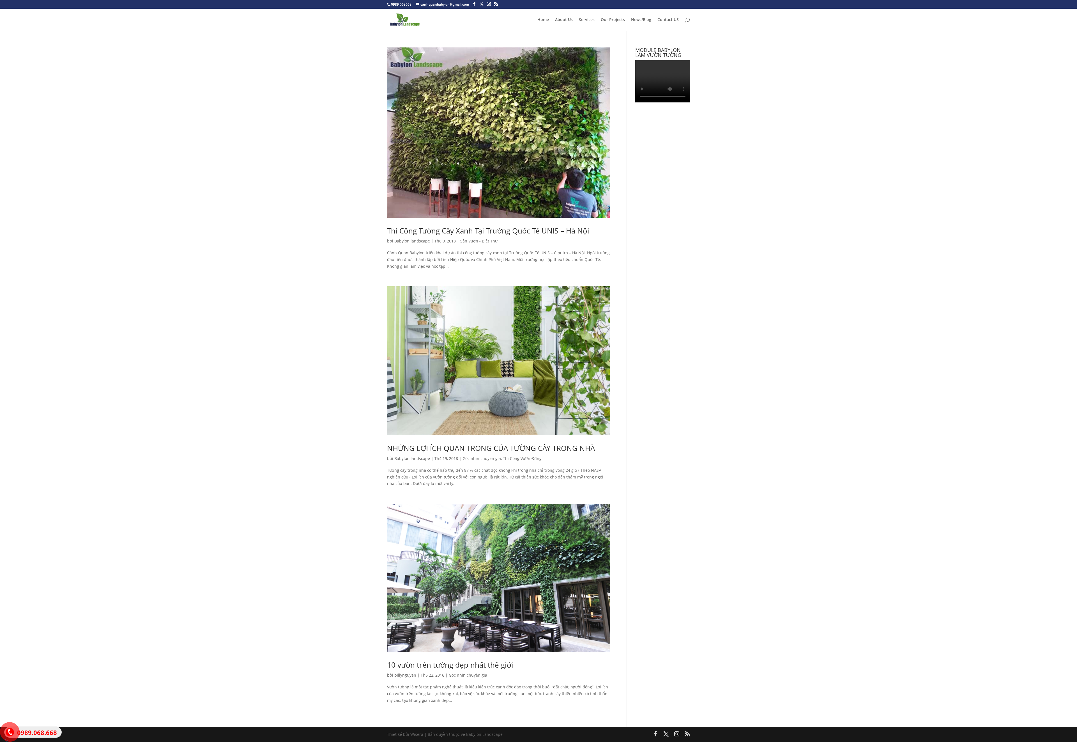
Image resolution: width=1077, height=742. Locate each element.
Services (587, 20)
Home (543, 20)
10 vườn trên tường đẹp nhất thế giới (450, 665)
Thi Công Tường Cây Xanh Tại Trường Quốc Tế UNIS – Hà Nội (488, 231)
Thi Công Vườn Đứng (522, 458)
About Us (564, 20)
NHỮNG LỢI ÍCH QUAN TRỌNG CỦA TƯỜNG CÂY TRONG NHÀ (491, 448)
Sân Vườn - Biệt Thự (479, 241)
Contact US (668, 20)
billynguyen (405, 675)
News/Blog (641, 20)
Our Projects (613, 20)
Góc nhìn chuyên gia (481, 458)
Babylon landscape (412, 241)
